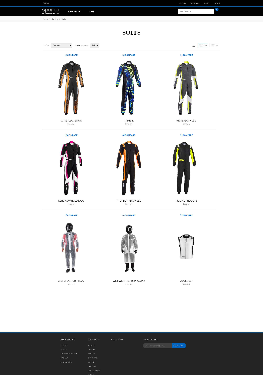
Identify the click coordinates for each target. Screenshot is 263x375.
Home (45, 19)
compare (72, 55)
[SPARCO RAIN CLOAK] (129, 248)
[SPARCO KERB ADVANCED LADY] (71, 168)
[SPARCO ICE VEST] (186, 248)
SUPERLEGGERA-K (71, 120)
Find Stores (194, 3)
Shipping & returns (69, 354)
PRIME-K (129, 120)
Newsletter (150, 340)
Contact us (66, 362)
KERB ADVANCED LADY (71, 201)
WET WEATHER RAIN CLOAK (129, 281)
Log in (217, 3)
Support (182, 3)
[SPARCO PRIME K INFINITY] (129, 88)
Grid (205, 45)
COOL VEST (186, 281)
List (216, 45)
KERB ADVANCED (186, 120)
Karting (55, 19)
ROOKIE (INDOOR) (186, 201)
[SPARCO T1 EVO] (71, 248)
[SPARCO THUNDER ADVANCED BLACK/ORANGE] (129, 168)
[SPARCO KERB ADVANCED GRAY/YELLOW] (186, 88)
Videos (46, 3)
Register (207, 3)
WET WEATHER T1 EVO (71, 281)
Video (63, 349)
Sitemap (64, 358)
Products (74, 11)
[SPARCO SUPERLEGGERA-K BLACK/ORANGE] (71, 88)
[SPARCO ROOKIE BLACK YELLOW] (186, 168)
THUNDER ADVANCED (128, 201)
